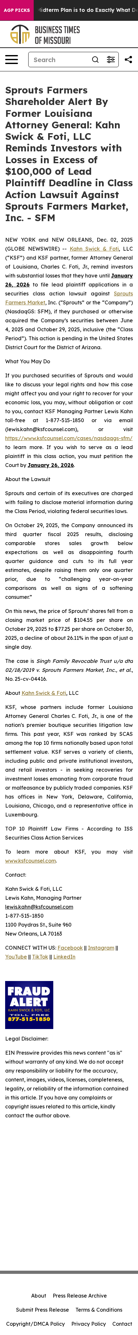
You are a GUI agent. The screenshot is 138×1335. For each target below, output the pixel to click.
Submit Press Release (42, 1310)
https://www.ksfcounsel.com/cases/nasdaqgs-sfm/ (69, 438)
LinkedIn (64, 956)
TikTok (40, 956)
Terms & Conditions (98, 1310)
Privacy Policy (88, 1324)
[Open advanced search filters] (110, 59)
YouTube (16, 956)
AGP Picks (17, 10)
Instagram (101, 948)
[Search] (95, 59)
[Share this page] (128, 59)
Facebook (70, 948)
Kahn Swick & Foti (94, 248)
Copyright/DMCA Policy (35, 1324)
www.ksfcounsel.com (30, 860)
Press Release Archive (80, 1295)
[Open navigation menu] (11, 59)
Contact (122, 1324)
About (38, 1295)
